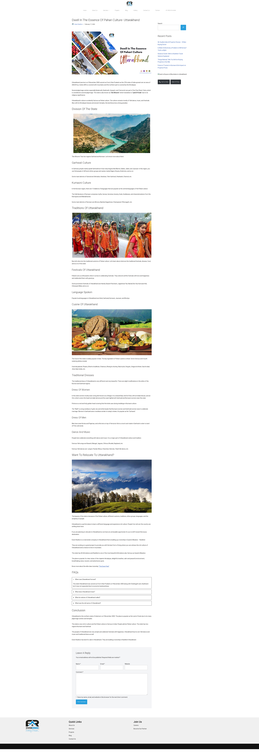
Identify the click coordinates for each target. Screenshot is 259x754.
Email (102, 664)
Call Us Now (164, 82)
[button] (108, 10)
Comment (79, 672)
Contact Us (146, 10)
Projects (117, 10)
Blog (126, 10)
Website (127, 664)
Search (160, 23)
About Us (94, 10)
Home (84, 10)
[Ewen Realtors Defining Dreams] (129, 4)
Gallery (135, 10)
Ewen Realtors (78, 24)
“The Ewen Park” (104, 566)
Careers (136, 725)
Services (71, 729)
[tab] (112, 583)
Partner (157, 10)
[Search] (183, 27)
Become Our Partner (140, 729)
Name (78, 664)
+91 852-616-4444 (171, 10)
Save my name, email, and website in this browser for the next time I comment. (102, 697)
